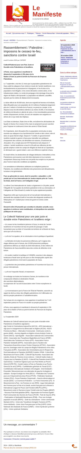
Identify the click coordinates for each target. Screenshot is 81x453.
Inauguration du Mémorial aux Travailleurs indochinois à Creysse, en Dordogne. (68, 128)
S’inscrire (16, 439)
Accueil (8, 33)
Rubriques (30, 33)
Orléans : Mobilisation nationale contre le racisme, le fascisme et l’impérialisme (68, 78)
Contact (26, 448)
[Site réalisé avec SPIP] (74, 446)
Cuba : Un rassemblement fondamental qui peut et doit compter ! (67, 97)
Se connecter (17, 448)
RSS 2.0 (33, 448)
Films (72, 33)
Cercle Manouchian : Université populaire (55, 33)
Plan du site (8, 448)
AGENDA (12, 40)
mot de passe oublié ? (28, 439)
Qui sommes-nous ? (19, 33)
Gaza (61, 137)
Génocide (62, 140)
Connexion (7, 439)
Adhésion (41, 35)
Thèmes (38, 33)
